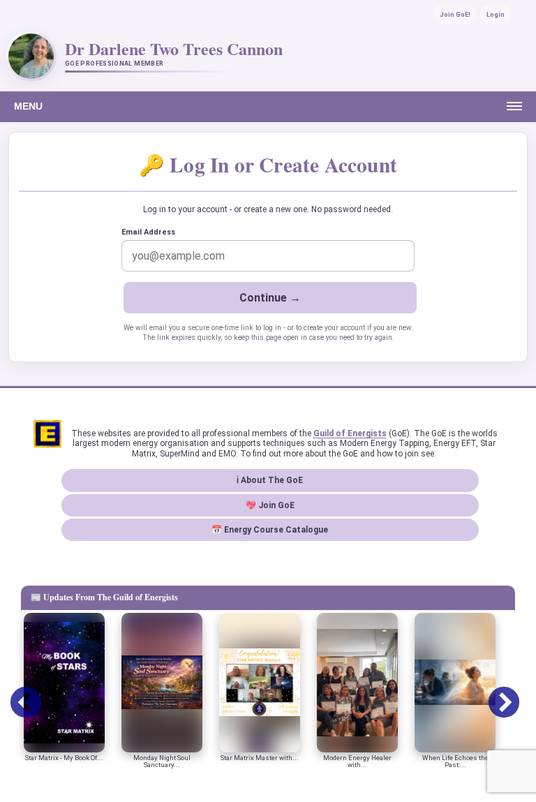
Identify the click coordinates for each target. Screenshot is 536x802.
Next (493, 693)
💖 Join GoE (270, 505)
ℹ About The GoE (270, 480)
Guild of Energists (350, 433)
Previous (15, 693)
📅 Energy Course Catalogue (269, 530)
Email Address (148, 232)
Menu (28, 106)
